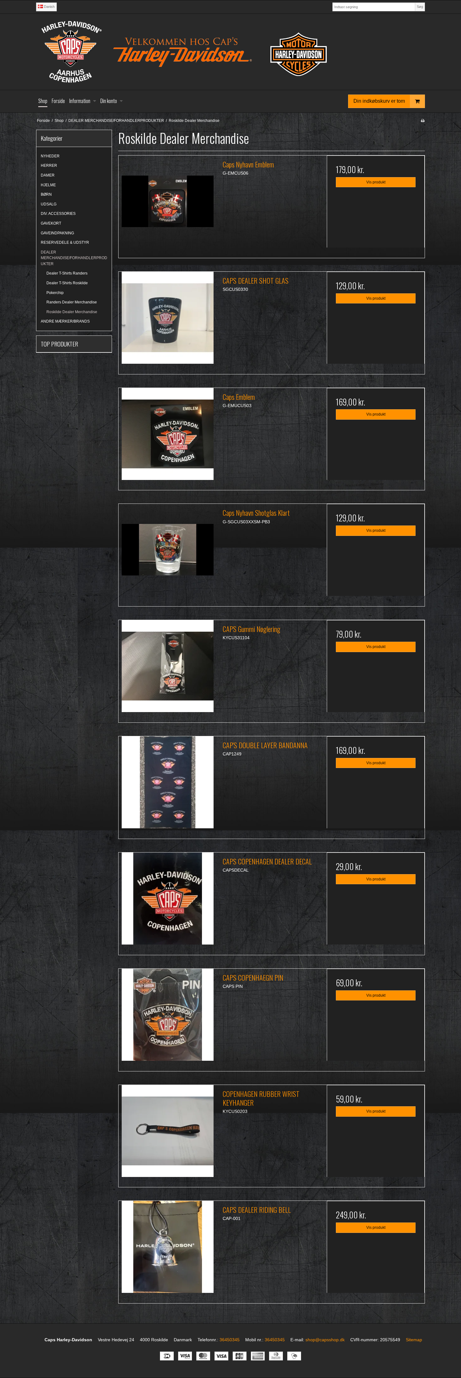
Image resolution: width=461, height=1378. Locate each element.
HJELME (48, 185)
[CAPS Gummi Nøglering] (167, 669)
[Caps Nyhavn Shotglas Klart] (167, 553)
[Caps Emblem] (167, 437)
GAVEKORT (51, 223)
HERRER (49, 165)
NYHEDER (50, 156)
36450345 (230, 1339)
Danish (49, 6)
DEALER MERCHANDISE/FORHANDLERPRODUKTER (74, 258)
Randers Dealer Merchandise (71, 302)
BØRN (46, 194)
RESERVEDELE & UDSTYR (65, 242)
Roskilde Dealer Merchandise (71, 312)
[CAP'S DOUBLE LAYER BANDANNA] (167, 785)
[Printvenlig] (422, 120)
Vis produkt (375, 182)
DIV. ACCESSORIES (58, 213)
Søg (420, 6)
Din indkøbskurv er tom (379, 101)
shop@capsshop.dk (325, 1339)
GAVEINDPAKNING (57, 233)
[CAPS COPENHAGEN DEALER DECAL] (167, 901)
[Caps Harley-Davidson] (230, 51)
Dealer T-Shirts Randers (66, 273)
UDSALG (48, 204)
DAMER (48, 175)
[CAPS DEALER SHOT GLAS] (167, 321)
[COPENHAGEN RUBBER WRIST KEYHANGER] (167, 1134)
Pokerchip (55, 293)
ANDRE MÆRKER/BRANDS (65, 321)
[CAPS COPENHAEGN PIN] (167, 1018)
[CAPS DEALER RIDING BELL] (167, 1250)
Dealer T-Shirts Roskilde (67, 283)
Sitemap (414, 1339)
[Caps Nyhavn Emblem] (167, 204)
